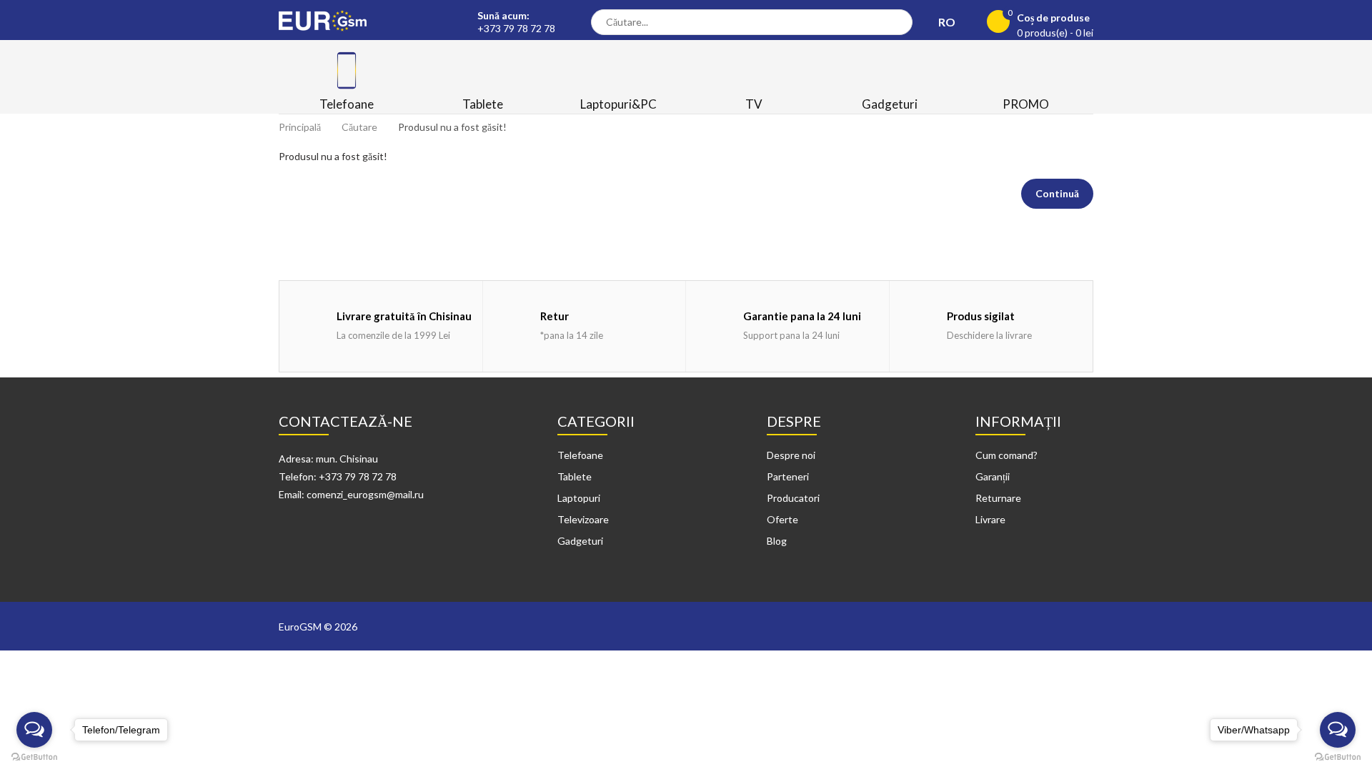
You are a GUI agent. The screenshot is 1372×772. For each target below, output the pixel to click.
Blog (777, 541)
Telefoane (580, 455)
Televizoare (583, 519)
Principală (300, 127)
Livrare (990, 519)
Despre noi (791, 455)
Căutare (359, 127)
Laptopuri (578, 498)
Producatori (793, 498)
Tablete (574, 476)
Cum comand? (1006, 455)
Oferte (782, 519)
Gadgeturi (580, 541)
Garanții (992, 476)
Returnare (998, 498)
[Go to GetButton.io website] (1338, 757)
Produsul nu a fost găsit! (452, 127)
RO (948, 22)
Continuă (1057, 193)
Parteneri (788, 476)
